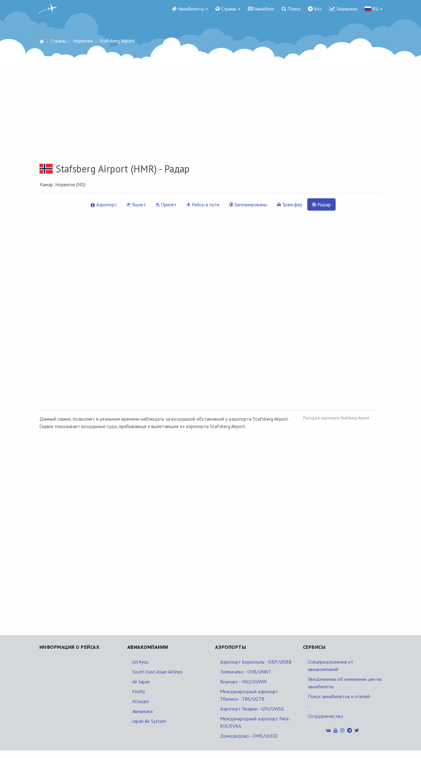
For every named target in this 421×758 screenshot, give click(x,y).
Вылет (138, 204)
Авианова (142, 711)
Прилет (168, 204)
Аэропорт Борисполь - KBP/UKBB (256, 662)
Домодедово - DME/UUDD (249, 736)
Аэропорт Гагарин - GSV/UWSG (252, 709)
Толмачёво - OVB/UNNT (245, 672)
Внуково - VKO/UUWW (243, 681)
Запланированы (250, 204)
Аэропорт (106, 204)
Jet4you (140, 662)
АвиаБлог (263, 9)
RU (374, 9)
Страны (228, 9)
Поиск (293, 9)
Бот (317, 9)
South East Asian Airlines (157, 672)
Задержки (346, 9)
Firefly (138, 691)
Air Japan (141, 681)
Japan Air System (149, 721)
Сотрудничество (325, 716)
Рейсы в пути (204, 204)
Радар (323, 204)
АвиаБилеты (190, 9)
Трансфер (291, 204)
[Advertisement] (210, 95)
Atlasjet (140, 701)
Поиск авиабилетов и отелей (339, 696)
